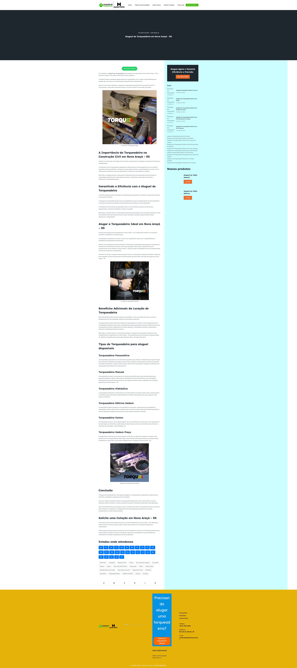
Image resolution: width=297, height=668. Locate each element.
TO (122, 557)
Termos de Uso (182, 5)
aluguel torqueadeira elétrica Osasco (187, 90)
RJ (106, 547)
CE (137, 547)
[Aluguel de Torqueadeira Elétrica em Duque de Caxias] (171, 110)
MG (117, 552)
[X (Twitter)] (114, 583)
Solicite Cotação (169, 5)
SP (101, 547)
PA (122, 552)
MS (112, 552)
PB (127, 552)
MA (101, 552)
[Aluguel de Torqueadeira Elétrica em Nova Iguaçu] (171, 128)
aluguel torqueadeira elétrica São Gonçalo (180, 152)
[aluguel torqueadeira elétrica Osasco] (171, 91)
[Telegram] (145, 583)
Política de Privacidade (159, 656)
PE (138, 552)
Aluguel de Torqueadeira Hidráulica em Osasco (181, 162)
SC (111, 557)
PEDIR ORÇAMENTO (192, 5)
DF (142, 547)
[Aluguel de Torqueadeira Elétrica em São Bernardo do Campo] (171, 119)
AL (116, 547)
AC (111, 547)
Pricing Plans (183, 613)
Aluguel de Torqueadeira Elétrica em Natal (180, 138)
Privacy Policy (183, 618)
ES (147, 547)
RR (106, 557)
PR (132, 552)
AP (127, 547)
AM (122, 547)
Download (182, 615)
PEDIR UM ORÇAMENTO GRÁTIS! (162, 641)
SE (116, 557)
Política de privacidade (142, 5)
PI (142, 552)
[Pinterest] (124, 583)
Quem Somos (157, 5)
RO (101, 557)
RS (158, 32)
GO (153, 547)
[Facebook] (104, 583)
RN (148, 552)
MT (106, 552)
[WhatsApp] (155, 583)
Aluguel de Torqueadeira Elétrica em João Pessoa (182, 150)
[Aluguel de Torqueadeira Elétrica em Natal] (171, 100)
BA (132, 547)
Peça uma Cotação (182, 76)
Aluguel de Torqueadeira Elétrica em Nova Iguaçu (182, 148)
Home (130, 5)
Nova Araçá (154, 32)
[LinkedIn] (135, 583)
